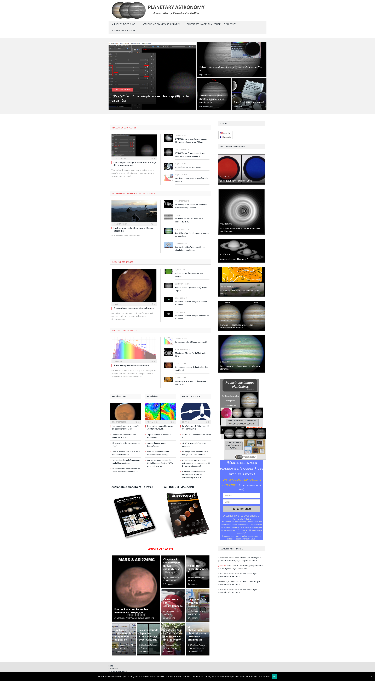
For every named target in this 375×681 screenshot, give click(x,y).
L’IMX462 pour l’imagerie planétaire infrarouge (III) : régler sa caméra (239, 559)
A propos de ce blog (123, 24)
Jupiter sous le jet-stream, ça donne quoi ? (159, 436)
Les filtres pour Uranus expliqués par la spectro (191, 179)
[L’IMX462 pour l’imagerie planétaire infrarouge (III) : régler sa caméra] (134, 146)
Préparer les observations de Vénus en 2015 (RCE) (124, 436)
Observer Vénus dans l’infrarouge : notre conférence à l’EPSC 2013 (126, 470)
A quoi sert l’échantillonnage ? (234, 259)
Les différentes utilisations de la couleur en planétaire (192, 234)
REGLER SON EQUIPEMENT (124, 127)
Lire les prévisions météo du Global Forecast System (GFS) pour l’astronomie (160, 463)
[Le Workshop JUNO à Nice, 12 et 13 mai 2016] (195, 413)
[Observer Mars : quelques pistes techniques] (134, 286)
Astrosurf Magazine (123, 30)
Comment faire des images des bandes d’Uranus (192, 317)
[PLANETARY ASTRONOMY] (187, 10)
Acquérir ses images (122, 262)
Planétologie (119, 396)
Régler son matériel (122, 89)
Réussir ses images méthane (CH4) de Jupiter (191, 289)
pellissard (222, 565)
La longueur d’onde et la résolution (236, 181)
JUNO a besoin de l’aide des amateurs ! (194, 444)
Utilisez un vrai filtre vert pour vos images (189, 274)
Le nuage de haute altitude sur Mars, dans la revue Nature (195, 453)
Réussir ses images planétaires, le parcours (211, 24)
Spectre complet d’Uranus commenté (191, 342)
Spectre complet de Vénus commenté (131, 365)
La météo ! (152, 396)
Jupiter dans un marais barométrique (156, 444)
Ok (274, 676)
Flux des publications (118, 671)
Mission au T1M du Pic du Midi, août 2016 (190, 354)
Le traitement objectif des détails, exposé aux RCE (189, 220)
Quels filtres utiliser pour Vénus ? (189, 167)
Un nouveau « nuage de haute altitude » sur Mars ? (191, 368)
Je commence (241, 508)
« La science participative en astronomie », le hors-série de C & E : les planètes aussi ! (196, 463)
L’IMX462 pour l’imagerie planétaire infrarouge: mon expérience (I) (190, 154)
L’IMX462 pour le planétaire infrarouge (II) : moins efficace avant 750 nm (191, 140)
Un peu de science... (191, 396)
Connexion (113, 668)
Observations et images (124, 330)
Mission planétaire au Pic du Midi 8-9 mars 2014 (190, 383)
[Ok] (371, 676)
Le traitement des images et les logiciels (133, 193)
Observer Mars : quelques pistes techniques (134, 308)
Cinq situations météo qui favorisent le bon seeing (158, 453)
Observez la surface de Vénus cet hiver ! (126, 444)
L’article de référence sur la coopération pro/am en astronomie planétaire (193, 474)
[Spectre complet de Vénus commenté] (134, 349)
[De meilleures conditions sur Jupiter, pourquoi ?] (160, 413)
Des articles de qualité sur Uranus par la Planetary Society (126, 461)
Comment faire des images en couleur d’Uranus (191, 303)
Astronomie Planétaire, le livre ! (161, 24)
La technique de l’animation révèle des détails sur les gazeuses (191, 206)
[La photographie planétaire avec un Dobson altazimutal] (134, 212)
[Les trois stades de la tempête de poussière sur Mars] (125, 413)
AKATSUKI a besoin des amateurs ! (196, 436)
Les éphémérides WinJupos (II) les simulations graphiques (189, 248)
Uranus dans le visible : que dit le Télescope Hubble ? (126, 453)
